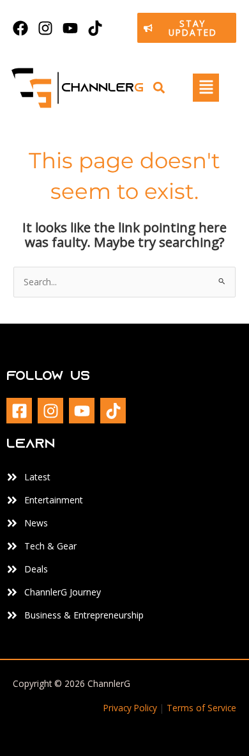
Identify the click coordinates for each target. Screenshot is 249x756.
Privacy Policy (130, 708)
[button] (158, 87)
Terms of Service (201, 708)
